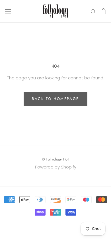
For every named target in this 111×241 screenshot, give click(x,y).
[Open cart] (103, 11)
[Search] (93, 11)
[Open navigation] (8, 11)
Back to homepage (55, 98)
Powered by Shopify (55, 167)
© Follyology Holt (55, 159)
